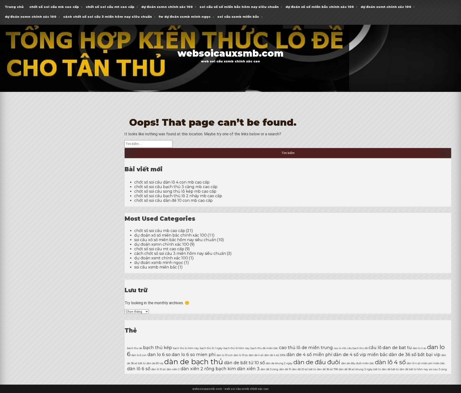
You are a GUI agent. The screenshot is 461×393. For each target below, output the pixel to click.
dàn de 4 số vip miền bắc (360, 354)
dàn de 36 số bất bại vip (414, 354)
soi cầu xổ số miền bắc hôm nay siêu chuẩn (239, 7)
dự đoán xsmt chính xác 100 (386, 7)
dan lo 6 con (138, 355)
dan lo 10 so (241, 355)
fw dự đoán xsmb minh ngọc (185, 16)
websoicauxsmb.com (230, 53)
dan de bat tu (397, 347)
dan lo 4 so (419, 348)
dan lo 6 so (159, 354)
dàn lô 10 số (158, 369)
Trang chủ (14, 7)
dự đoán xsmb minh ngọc (158, 262)
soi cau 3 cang (438, 369)
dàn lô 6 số (138, 368)
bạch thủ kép (157, 347)
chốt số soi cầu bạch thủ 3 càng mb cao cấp (176, 187)
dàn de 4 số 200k (274, 355)
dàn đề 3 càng (269, 369)
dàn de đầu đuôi (316, 362)
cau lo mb (340, 348)
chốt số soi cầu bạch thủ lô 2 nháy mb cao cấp (178, 196)
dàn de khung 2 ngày (279, 363)
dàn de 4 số (256, 355)
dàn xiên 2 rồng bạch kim (208, 368)
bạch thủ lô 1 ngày (211, 348)
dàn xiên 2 (173, 369)
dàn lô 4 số (390, 362)
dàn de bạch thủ (193, 361)
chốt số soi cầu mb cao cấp (54, 7)
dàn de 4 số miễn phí (309, 354)
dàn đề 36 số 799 (327, 369)
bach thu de (134, 348)
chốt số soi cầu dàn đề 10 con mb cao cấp (173, 200)
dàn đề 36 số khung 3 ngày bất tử (360, 369)
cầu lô (375, 347)
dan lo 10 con (225, 355)
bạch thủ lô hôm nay (236, 348)
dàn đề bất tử (390, 369)
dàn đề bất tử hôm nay (414, 369)
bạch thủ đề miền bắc (264, 348)
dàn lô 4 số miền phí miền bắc (426, 363)
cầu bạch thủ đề (357, 348)
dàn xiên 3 (248, 368)
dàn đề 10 (285, 369)
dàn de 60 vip (154, 363)
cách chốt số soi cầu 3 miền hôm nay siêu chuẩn (107, 16)
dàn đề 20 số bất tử (304, 369)
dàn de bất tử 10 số (244, 362)
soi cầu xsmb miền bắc (238, 16)
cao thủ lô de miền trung (306, 347)
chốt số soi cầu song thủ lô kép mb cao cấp (175, 191)
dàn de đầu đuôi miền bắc (357, 363)
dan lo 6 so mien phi (194, 354)
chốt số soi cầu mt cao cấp (110, 7)
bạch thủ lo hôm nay (186, 348)
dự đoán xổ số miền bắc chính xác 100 (319, 7)
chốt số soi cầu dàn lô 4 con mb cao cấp (172, 182)
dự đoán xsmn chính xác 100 (167, 7)
